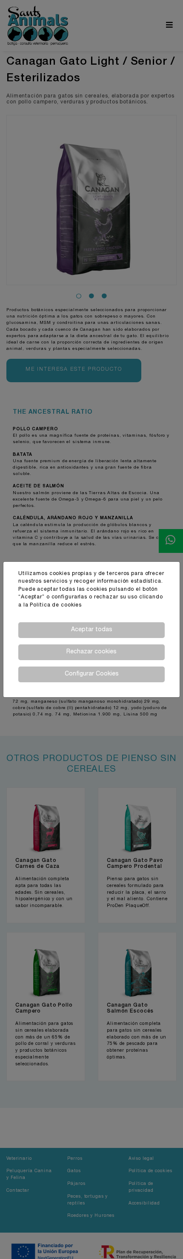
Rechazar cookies (91, 652)
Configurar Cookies (92, 674)
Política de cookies (56, 605)
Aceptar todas (91, 630)
